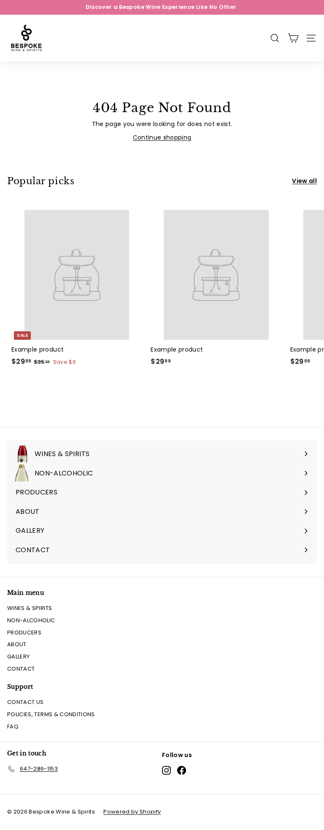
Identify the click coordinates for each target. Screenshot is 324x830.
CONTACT (21, 669)
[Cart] (293, 38)
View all (304, 181)
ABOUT (17, 644)
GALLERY (18, 657)
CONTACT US (25, 702)
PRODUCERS (24, 633)
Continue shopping (162, 137)
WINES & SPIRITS (29, 608)
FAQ (13, 727)
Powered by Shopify (132, 812)
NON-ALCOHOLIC (31, 620)
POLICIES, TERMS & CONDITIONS (51, 714)
